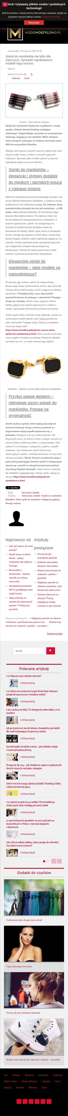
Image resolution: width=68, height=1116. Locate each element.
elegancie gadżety (51, 500)
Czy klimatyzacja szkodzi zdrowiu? (23, 676)
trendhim (11, 500)
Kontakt (20, 1087)
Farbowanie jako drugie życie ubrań (24, 920)
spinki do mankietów (52, 496)
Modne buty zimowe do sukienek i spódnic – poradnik (49, 574)
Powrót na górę (54, 633)
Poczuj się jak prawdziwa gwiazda (23, 1012)
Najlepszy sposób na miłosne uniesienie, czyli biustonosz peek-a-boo (49, 586)
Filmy (57, 1081)
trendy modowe (14, 503)
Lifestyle (46, 1081)
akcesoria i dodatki (31, 496)
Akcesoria (43, 1075)
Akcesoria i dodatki (30, 493)
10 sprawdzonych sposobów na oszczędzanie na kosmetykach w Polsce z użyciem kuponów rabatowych (30, 824)
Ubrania (16, 1075)
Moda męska (10, 1081)
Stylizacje (57, 1075)
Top (6, 1075)
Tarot (43, 1087)
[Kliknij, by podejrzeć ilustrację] (34, 100)
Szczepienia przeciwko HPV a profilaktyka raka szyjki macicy (20, 590)
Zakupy (7, 1087)
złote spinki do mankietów (29, 500)
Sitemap (32, 1087)
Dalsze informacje (51, 16)
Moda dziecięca (29, 1081)
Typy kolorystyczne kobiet (19, 966)
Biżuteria (29, 1075)
